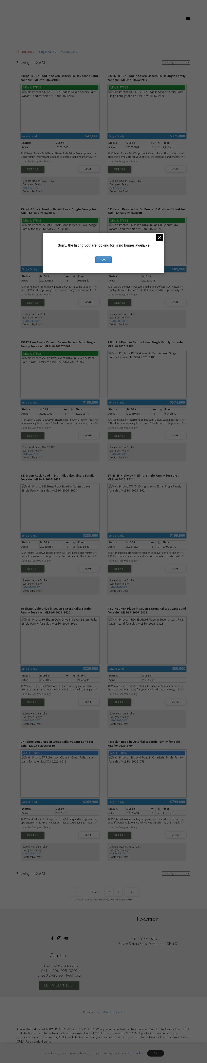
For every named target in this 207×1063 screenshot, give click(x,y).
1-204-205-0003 (32, 321)
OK (156, 1053)
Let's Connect (59, 985)
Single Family (47, 52)
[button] (52, 938)
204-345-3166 (30, 188)
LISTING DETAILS (32, 169)
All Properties (25, 52)
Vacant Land (69, 52)
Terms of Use (136, 1053)
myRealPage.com (112, 1012)
